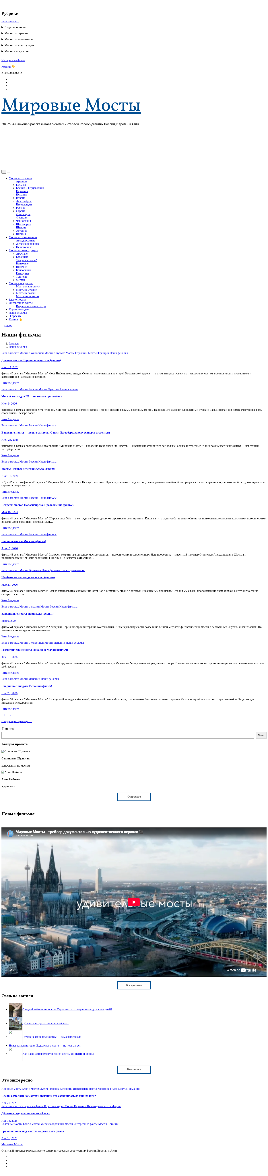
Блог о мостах (10, 21)
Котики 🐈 (8, 66)
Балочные (22, 256)
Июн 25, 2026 (9, 439)
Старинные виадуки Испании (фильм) (26, 686)
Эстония (21, 230)
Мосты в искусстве (16, 51)
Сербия (20, 210)
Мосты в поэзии (26, 293)
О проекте (15, 316)
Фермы (20, 279)
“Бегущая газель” (26, 260)
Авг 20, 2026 (9, 1103)
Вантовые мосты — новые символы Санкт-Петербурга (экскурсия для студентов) (55, 432)
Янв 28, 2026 (9, 693)
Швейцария (23, 224)
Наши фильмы (18, 312)
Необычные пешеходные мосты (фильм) (28, 577)
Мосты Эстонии (108, 1123)
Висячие (21, 266)
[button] (2, 168)
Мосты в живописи (28, 286)
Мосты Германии (77, 353)
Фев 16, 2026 (9, 657)
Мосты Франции (99, 353)
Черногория (23, 220)
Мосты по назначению (19, 39)
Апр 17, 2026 (9, 548)
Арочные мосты (11, 1088)
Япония (21, 233)
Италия (20, 197)
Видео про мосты (15, 27)
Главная (14, 343)
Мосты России (29, 389)
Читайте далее (10, 382)
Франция (21, 217)
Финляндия (23, 214)
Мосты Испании (55, 642)
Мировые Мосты (71, 106)
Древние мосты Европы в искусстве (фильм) (31, 360)
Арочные (22, 253)
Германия (22, 191)
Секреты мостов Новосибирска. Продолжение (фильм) (37, 504)
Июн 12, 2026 (9, 475)
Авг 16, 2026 (9, 1138)
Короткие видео (19, 309)
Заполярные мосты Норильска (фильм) (27, 613)
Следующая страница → (16, 721)
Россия (20, 207)
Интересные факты (13, 60)
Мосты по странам (16, 33)
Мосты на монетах (27, 296)
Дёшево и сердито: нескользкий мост (25, 1113)
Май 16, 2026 (9, 512)
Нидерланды (24, 204)
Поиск (7, 729)
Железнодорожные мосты (56, 1088)
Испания (21, 194)
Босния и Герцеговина (30, 187)
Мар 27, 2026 (9, 584)
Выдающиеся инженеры (31, 306)
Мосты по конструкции (19, 45)
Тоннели (21, 276)
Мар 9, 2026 (8, 620)
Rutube (8, 325)
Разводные (22, 273)
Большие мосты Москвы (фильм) (23, 541)
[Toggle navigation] (8, 172)
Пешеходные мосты (73, 570)
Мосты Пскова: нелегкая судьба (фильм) (28, 468)
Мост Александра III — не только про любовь (31, 396)
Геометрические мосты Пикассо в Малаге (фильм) (34, 649)
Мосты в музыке (26, 289)
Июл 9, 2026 (9, 403)
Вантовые (22, 263)
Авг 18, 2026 (9, 1120)
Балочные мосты (12, 1123)
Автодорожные (25, 240)
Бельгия (21, 184)
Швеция (21, 227)
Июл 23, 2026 (9, 367)
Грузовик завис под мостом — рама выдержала (32, 1131)
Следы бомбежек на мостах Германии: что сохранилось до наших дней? (48, 1095)
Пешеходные (24, 247)
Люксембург (24, 201)
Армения (21, 181)
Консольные (23, 270)
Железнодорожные (27, 243)
